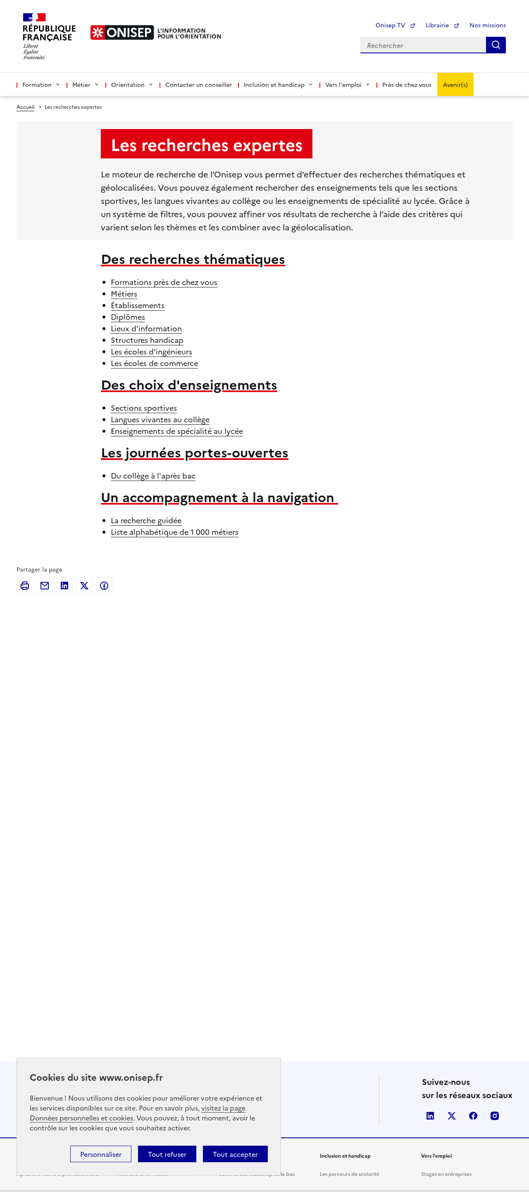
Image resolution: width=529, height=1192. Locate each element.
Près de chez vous (406, 84)
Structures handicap (147, 340)
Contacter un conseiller (198, 84)
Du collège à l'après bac (153, 475)
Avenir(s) (455, 84)
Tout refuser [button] (167, 1153)
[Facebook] (104, 585)
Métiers (124, 293)
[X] (84, 585)
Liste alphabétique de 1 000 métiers (174, 532)
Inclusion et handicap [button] (274, 84)
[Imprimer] (25, 585)
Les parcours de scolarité (349, 1173)
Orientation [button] (128, 84)
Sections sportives (144, 407)
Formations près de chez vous (164, 282)
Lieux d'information (146, 328)
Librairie (438, 25)
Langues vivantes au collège (160, 419)
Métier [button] (81, 84)
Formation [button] (37, 84)
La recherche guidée (146, 520)
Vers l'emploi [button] (343, 84)
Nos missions (487, 25)
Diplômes (128, 316)
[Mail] (44, 585)
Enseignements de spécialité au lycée (177, 431)
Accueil (25, 106)
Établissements (137, 305)
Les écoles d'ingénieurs (151, 351)
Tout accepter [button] (235, 1153)
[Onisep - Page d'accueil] (122, 32)
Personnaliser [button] (101, 1153)
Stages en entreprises (446, 1173)
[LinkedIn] (64, 585)
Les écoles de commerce (154, 363)
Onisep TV (391, 25)
